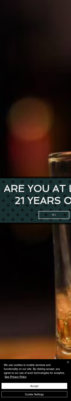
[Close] (65, 364)
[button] (54, 215)
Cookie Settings (34, 394)
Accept (34, 386)
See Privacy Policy (16, 377)
